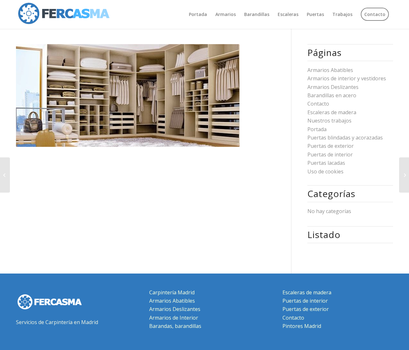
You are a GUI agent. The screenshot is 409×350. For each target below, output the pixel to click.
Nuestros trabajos (329, 120)
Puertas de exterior (330, 145)
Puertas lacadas (326, 162)
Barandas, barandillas (175, 326)
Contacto (318, 103)
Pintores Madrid (301, 326)
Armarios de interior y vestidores (346, 78)
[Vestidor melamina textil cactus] (5, 175)
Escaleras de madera (331, 112)
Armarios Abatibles (330, 70)
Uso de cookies (325, 171)
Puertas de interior (330, 154)
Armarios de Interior (173, 317)
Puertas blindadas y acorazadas (345, 137)
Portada (317, 129)
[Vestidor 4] (404, 175)
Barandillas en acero (331, 95)
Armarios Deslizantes (333, 87)
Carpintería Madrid (172, 292)
